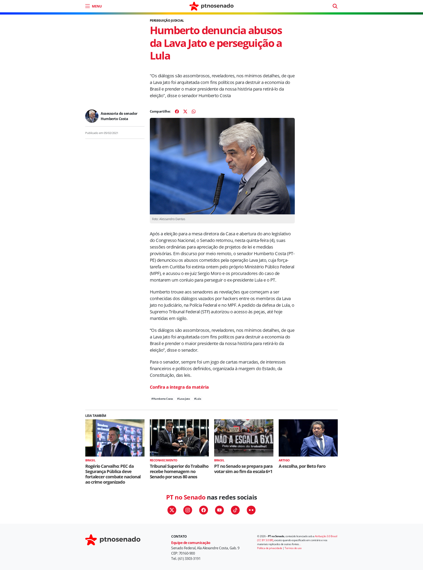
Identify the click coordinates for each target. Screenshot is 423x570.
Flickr (251, 510)
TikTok (235, 510)
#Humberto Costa (162, 399)
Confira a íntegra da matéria (179, 387)
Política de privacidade (269, 548)
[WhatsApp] (194, 111)
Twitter (171, 510)
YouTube (219, 510)
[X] (185, 111)
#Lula (197, 399)
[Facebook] (177, 111)
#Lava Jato (183, 399)
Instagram (187, 510)
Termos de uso (293, 548)
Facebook (203, 510)
